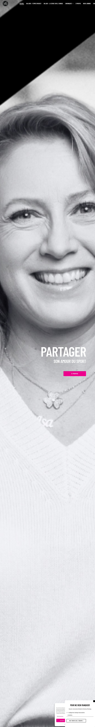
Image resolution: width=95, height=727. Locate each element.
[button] (94, 701)
